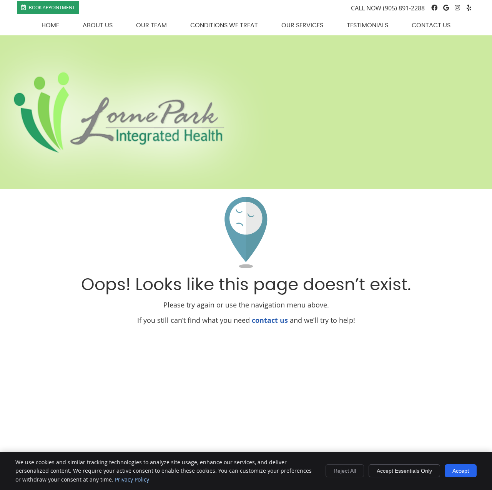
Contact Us (431, 25)
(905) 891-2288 (404, 8)
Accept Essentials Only (404, 471)
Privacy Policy (132, 479)
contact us (270, 320)
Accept (460, 471)
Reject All (345, 471)
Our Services (302, 25)
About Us (98, 25)
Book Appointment (51, 7)
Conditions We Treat (224, 25)
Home (50, 25)
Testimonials (367, 25)
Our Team (151, 25)
